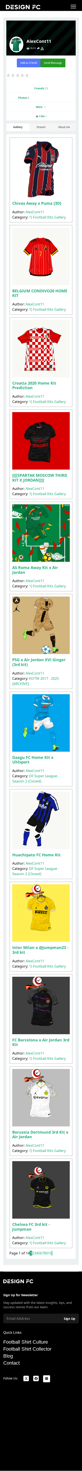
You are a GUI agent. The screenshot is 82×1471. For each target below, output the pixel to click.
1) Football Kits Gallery (47, 217)
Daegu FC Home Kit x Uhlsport (32, 760)
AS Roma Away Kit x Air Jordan (35, 570)
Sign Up (69, 1319)
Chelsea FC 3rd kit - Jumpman (31, 1227)
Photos (23, 98)
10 (50, 1253)
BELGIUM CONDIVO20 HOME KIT (39, 293)
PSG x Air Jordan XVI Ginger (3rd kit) (39, 662)
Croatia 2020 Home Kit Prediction (34, 385)
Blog (8, 1356)
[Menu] (73, 6)
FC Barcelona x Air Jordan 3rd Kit (40, 1042)
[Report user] (42, 48)
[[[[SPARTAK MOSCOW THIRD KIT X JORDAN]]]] (39, 478)
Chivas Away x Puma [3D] (36, 203)
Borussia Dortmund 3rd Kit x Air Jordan (40, 1134)
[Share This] (38, 48)
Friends (41, 88)
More (39, 107)
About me (64, 127)
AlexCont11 (35, 212)
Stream (41, 127)
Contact (11, 1363)
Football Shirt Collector (27, 1349)
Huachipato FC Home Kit (36, 854)
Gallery (18, 127)
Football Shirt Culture (25, 1342)
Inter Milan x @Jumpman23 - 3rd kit (40, 950)
